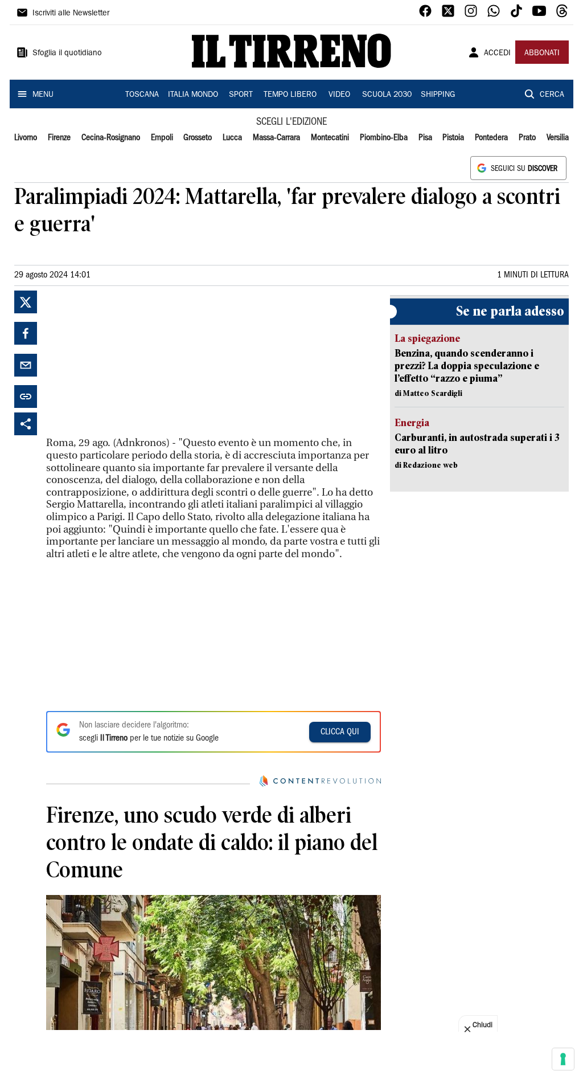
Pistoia (453, 138)
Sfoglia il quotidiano (67, 54)
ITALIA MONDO (193, 95)
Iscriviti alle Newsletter (70, 14)
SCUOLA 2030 (387, 95)
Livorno (25, 138)
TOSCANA (142, 95)
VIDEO (339, 95)
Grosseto (197, 138)
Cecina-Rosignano (110, 138)
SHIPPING (438, 95)
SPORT (241, 95)
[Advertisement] (131, 362)
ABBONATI (542, 54)
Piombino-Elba (384, 138)
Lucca (232, 138)
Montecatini (330, 138)
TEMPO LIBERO (290, 95)
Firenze (59, 138)
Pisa (425, 138)
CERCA (552, 95)
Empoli (162, 138)
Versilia (558, 138)
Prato (527, 138)
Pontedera (491, 138)
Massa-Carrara (276, 138)
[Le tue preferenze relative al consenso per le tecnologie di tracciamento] (563, 1059)
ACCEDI (497, 54)
